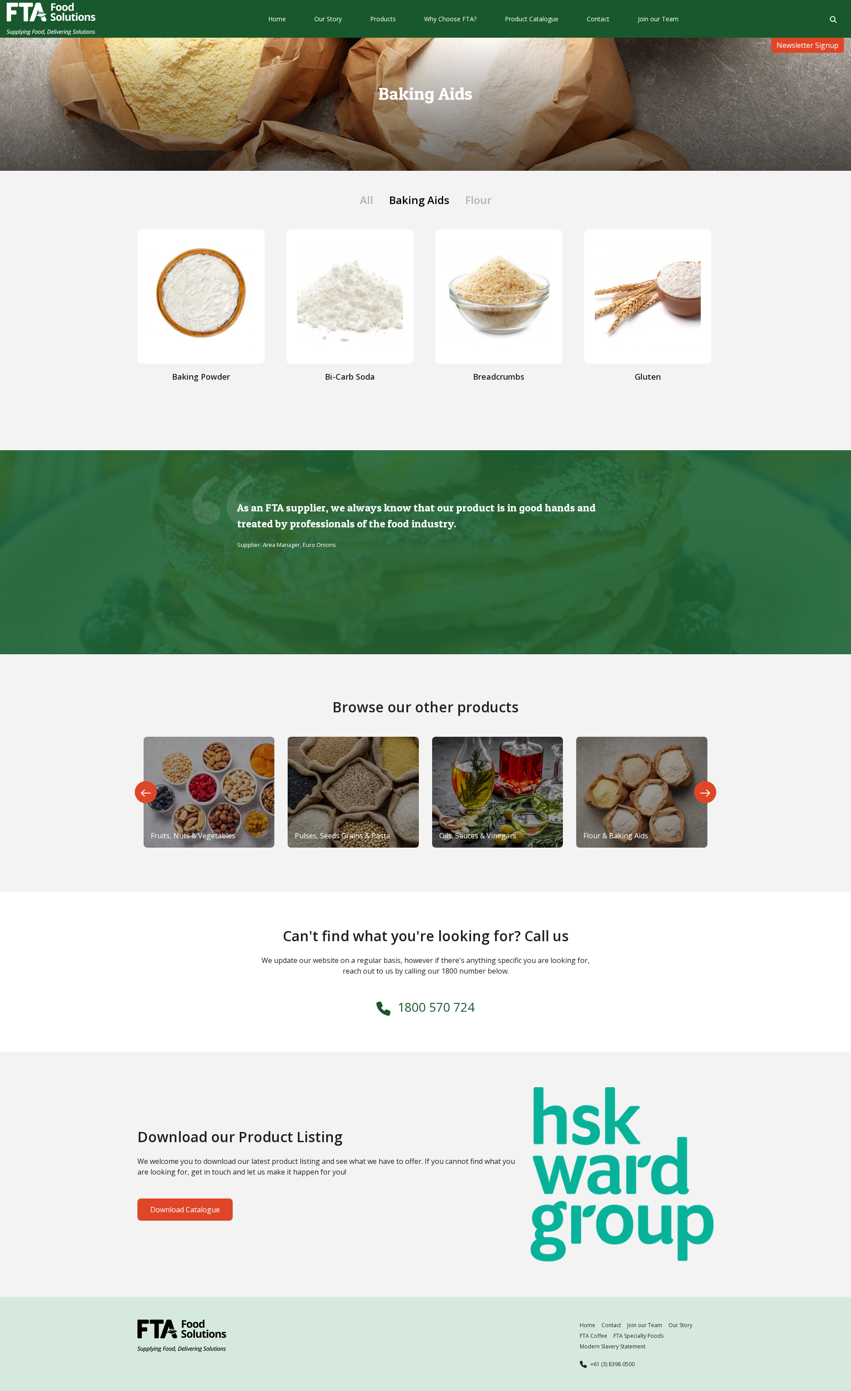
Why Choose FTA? (450, 19)
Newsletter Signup (808, 45)
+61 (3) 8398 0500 (612, 1364)
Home (277, 19)
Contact (598, 19)
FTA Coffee (593, 1336)
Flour (478, 200)
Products (383, 19)
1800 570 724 (436, 1006)
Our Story (328, 19)
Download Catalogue (185, 1209)
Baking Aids (419, 200)
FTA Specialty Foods (638, 1336)
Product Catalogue (531, 19)
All (366, 200)
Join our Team (658, 19)
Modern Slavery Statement (612, 1346)
